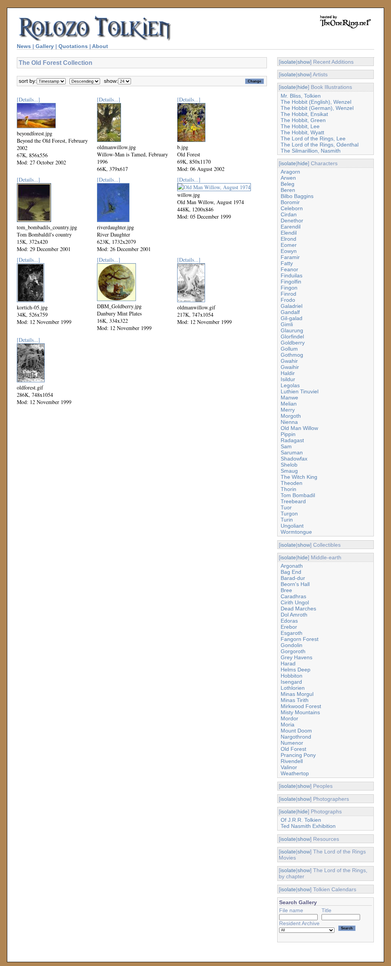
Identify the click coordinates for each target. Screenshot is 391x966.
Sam (286, 446)
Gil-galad (291, 318)
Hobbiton (291, 676)
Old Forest (293, 749)
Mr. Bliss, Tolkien (301, 96)
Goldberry (293, 343)
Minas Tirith (295, 700)
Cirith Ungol (295, 602)
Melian (289, 404)
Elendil (289, 233)
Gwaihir (290, 367)
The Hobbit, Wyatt (302, 132)
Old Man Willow (299, 428)
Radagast (292, 440)
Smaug (289, 471)
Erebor (289, 627)
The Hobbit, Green (303, 120)
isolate (288, 62)
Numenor (292, 743)
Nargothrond (296, 737)
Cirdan (289, 214)
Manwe (289, 397)
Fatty (287, 263)
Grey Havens (296, 657)
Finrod (288, 294)
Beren (288, 190)
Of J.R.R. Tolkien (301, 820)
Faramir (290, 257)
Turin (287, 520)
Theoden (291, 483)
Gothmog (292, 355)
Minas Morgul (297, 694)
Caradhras (293, 596)
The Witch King (299, 477)
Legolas (290, 385)
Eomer (289, 245)
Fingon (289, 288)
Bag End (291, 572)
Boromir (290, 202)
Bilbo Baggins (297, 196)
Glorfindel (292, 336)
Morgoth (291, 416)
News (24, 46)
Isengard (291, 682)
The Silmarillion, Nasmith (311, 151)
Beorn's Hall (295, 584)
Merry (288, 410)
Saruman (292, 452)
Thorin (288, 489)
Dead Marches (298, 608)
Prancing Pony (298, 755)
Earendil (291, 227)
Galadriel (291, 306)
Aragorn (290, 172)
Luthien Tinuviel (299, 391)
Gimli (287, 324)
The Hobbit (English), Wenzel (316, 102)
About (100, 46)
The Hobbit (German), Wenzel (317, 108)
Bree (286, 590)
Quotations (73, 46)
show (303, 62)
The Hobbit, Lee (300, 126)
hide (302, 87)
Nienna (289, 422)
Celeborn (292, 208)
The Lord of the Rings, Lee (313, 138)
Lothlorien (293, 688)
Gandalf (290, 312)
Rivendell (292, 761)
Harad (288, 663)
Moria (287, 724)
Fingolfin (291, 282)
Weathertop (295, 773)
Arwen (288, 178)
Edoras (289, 621)
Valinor (289, 767)
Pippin (288, 434)
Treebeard (293, 501)
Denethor (292, 220)
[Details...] (28, 99)
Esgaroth (291, 633)
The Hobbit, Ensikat (304, 114)
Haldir (288, 373)
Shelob (289, 465)
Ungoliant (292, 526)
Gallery (45, 46)
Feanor (289, 269)
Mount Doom (296, 731)
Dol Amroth (294, 615)
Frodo (288, 300)
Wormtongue (296, 532)
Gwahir (289, 361)
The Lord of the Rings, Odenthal (320, 145)
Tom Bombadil (298, 495)
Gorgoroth (293, 651)
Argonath (292, 566)
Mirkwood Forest (301, 706)
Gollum (289, 349)
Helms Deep (295, 670)
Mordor (289, 718)
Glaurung (292, 330)
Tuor (286, 507)
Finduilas (291, 275)
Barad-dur (293, 578)
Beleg (287, 184)
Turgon (289, 513)
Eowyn (289, 251)
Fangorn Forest (299, 639)
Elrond (288, 239)
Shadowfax (294, 459)
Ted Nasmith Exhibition (308, 826)
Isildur (288, 379)
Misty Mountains (300, 712)
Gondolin (291, 645)
